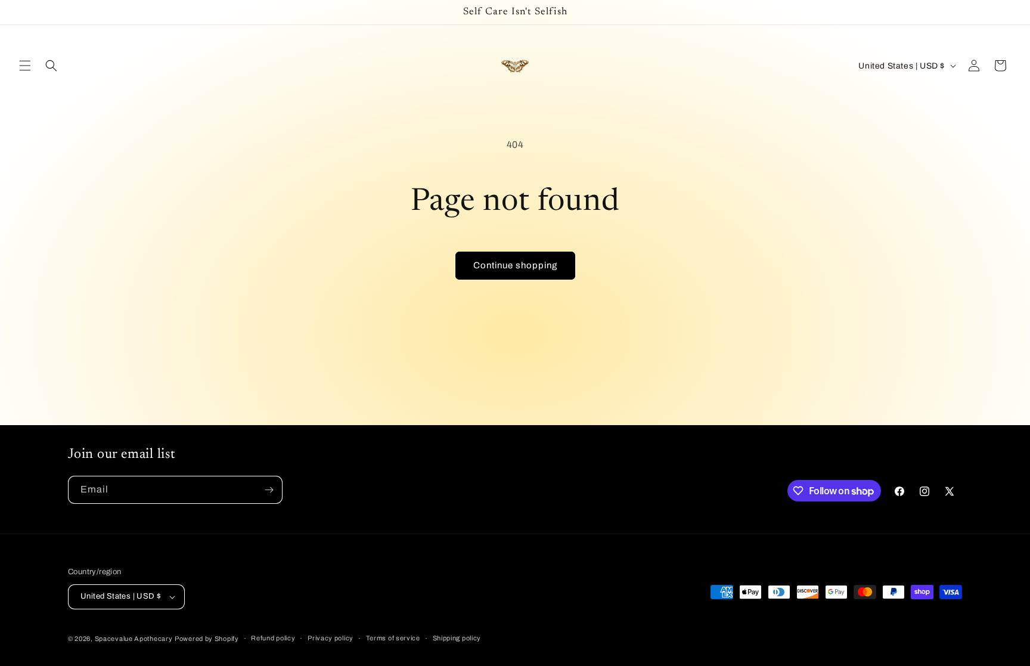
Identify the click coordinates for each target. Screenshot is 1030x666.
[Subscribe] (269, 490)
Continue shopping (515, 265)
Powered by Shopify (207, 638)
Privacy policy (330, 638)
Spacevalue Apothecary (134, 638)
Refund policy (273, 638)
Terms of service (393, 638)
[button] (25, 65)
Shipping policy (457, 638)
